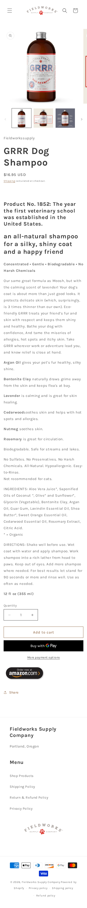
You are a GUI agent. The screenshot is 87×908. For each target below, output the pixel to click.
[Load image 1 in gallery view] (21, 118)
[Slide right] (81, 119)
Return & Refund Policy (29, 797)
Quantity (10, 605)
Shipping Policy (22, 787)
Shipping (9, 181)
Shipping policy (62, 888)
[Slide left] (5, 119)
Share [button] (14, 692)
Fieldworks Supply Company (41, 882)
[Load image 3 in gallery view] (65, 118)
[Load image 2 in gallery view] (43, 118)
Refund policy (45, 895)
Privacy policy (38, 888)
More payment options (43, 657)
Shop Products (22, 776)
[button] (9, 10)
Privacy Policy (21, 809)
